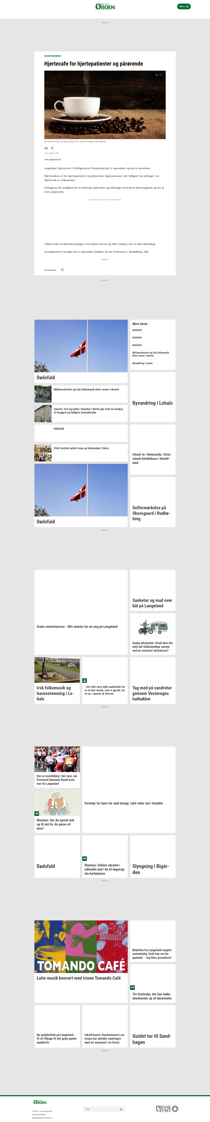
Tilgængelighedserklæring (42, 1118)
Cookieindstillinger (39, 1115)
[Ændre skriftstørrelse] (46, 148)
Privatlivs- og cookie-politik (42, 1111)
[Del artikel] (52, 148)
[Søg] (121, 1109)
